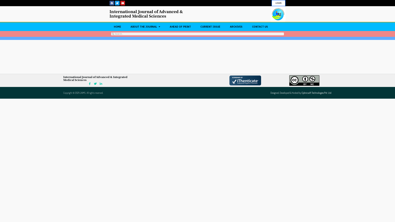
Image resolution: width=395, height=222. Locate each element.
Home (117, 26)
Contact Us (260, 26)
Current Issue (210, 26)
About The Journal (144, 26)
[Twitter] (117, 3)
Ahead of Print (180, 26)
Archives (236, 26)
